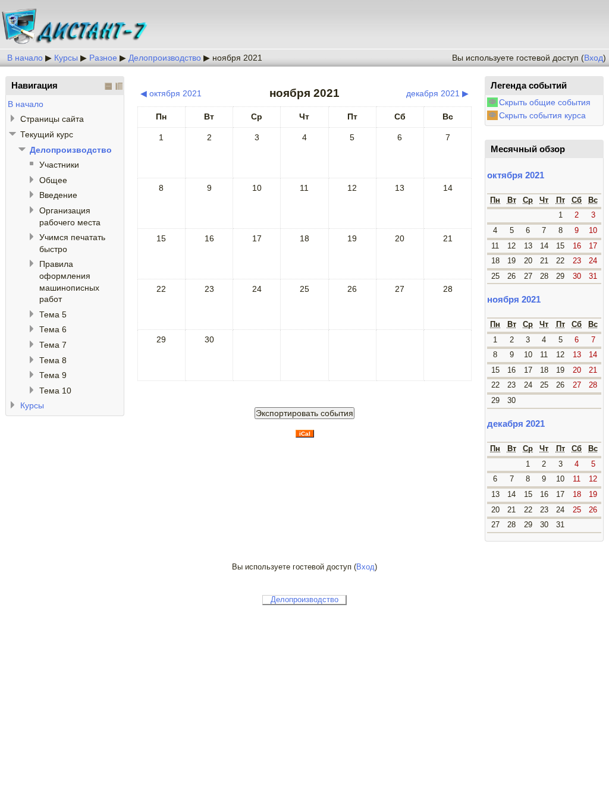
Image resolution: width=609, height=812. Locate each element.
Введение (58, 195)
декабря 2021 (516, 423)
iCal (304, 433)
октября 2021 (515, 175)
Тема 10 (55, 390)
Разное (103, 57)
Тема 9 (53, 375)
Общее (53, 180)
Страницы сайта (52, 119)
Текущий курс (46, 134)
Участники (59, 164)
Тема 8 (53, 360)
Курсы (66, 57)
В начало (25, 57)
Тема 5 (53, 314)
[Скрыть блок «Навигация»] (108, 86)
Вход (593, 57)
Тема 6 (53, 329)
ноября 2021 (237, 57)
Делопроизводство (164, 57)
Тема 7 (53, 345)
